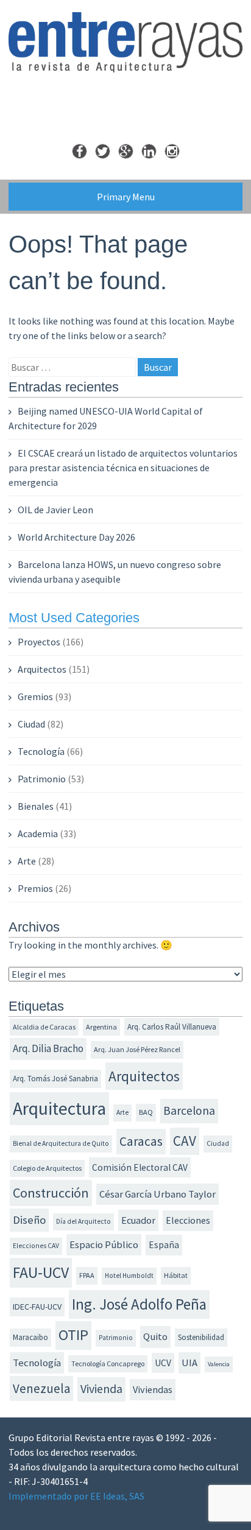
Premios (35, 888)
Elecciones (188, 1220)
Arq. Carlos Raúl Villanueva (171, 1027)
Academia (38, 833)
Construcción (51, 1192)
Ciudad (31, 724)
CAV (184, 1140)
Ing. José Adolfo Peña (139, 1304)
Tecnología (41, 751)
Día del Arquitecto (83, 1221)
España (164, 1245)
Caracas (141, 1141)
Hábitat (176, 1275)
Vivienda (101, 1388)
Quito (155, 1336)
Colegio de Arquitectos (47, 1168)
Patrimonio (42, 779)
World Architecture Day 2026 (76, 537)
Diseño (29, 1220)
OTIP (73, 1334)
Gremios (35, 696)
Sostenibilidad (201, 1337)
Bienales (36, 806)
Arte (27, 861)
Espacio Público (103, 1244)
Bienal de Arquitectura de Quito (61, 1143)
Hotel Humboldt (129, 1275)
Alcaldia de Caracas (44, 1026)
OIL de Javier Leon (55, 510)
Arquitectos (42, 669)
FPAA (86, 1275)
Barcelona (189, 1110)
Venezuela (41, 1388)
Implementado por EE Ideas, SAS (76, 1496)
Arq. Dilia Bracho (48, 1048)
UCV (163, 1363)
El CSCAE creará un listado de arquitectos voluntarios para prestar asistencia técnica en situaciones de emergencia (123, 467)
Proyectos (39, 642)
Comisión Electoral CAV (140, 1167)
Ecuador (138, 1220)
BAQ (146, 1112)
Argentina (101, 1026)
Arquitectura (59, 1108)
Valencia (219, 1364)
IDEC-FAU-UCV (37, 1306)
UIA (189, 1362)
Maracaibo (30, 1337)
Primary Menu (126, 197)
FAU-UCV (41, 1272)
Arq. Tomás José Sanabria (55, 1078)
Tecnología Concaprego (107, 1363)
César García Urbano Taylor (157, 1194)
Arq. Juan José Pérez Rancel (137, 1049)
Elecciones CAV (36, 1245)
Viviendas (152, 1389)
